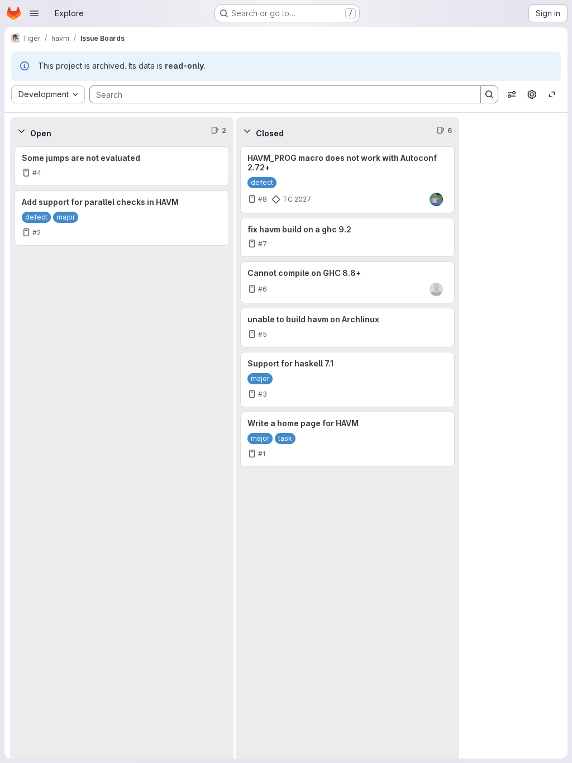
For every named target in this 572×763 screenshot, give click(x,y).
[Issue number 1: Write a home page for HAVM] (347, 439)
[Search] (489, 94)
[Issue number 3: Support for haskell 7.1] (347, 379)
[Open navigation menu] (34, 13)
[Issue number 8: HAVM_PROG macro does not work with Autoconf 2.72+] (347, 180)
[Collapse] (21, 130)
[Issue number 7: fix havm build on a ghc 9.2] (347, 237)
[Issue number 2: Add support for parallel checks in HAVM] (121, 218)
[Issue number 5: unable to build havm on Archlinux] (347, 327)
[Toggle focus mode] (552, 94)
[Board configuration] (532, 94)
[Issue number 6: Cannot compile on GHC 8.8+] (347, 282)
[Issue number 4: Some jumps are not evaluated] (121, 166)
